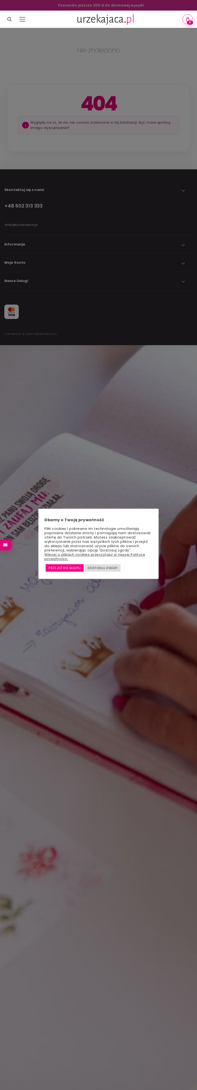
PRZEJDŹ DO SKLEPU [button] (65, 568)
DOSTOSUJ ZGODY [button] (103, 568)
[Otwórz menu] (22, 19)
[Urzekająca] (105, 19)
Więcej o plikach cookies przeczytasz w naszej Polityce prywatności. (94, 556)
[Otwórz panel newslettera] (6, 544)
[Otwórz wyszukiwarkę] (9, 19)
